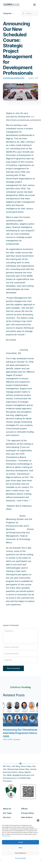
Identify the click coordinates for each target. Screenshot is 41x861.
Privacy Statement (20, 858)
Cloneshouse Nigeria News (13, 78)
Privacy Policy (6, 836)
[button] (38, 820)
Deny (20, 847)
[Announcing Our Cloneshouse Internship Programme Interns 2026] (20, 713)
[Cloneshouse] (11, 3)
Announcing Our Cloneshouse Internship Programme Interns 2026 (20, 733)
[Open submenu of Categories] (12, 13)
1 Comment (16, 739)
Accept (20, 842)
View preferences (20, 853)
